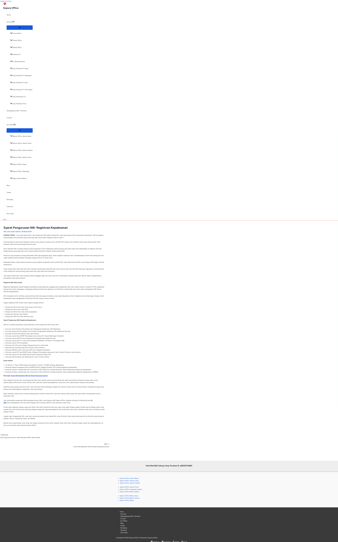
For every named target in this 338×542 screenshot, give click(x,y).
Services (9, 22)
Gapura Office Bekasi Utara (129, 496)
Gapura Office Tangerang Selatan (131, 489)
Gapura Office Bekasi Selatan (129, 492)
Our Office (10, 125)
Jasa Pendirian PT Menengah (22, 75)
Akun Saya (10, 213)
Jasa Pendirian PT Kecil (20, 82)
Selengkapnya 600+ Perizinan (16, 111)
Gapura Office (10, 8)
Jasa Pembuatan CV (19, 96)
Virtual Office (16, 33)
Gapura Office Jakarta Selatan (22, 150)
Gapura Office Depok (19, 164)
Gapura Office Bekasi (19, 178)
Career (9, 192)
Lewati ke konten (5, 1)
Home (9, 15)
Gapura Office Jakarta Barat (21, 136)
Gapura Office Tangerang (20, 171)
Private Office (17, 40)
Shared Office (17, 47)
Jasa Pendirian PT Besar (20, 68)
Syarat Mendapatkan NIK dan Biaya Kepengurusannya (29, 376)
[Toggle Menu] (20, 27)
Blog (8, 185)
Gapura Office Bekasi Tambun (130, 498)
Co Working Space (18, 61)
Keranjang (10, 199)
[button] (13, 21)
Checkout (10, 206)
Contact (9, 118)
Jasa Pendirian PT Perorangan (22, 89)
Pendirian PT (16, 54)
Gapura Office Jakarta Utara (21, 157)
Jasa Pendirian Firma (19, 104)
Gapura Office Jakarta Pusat (21, 143)
